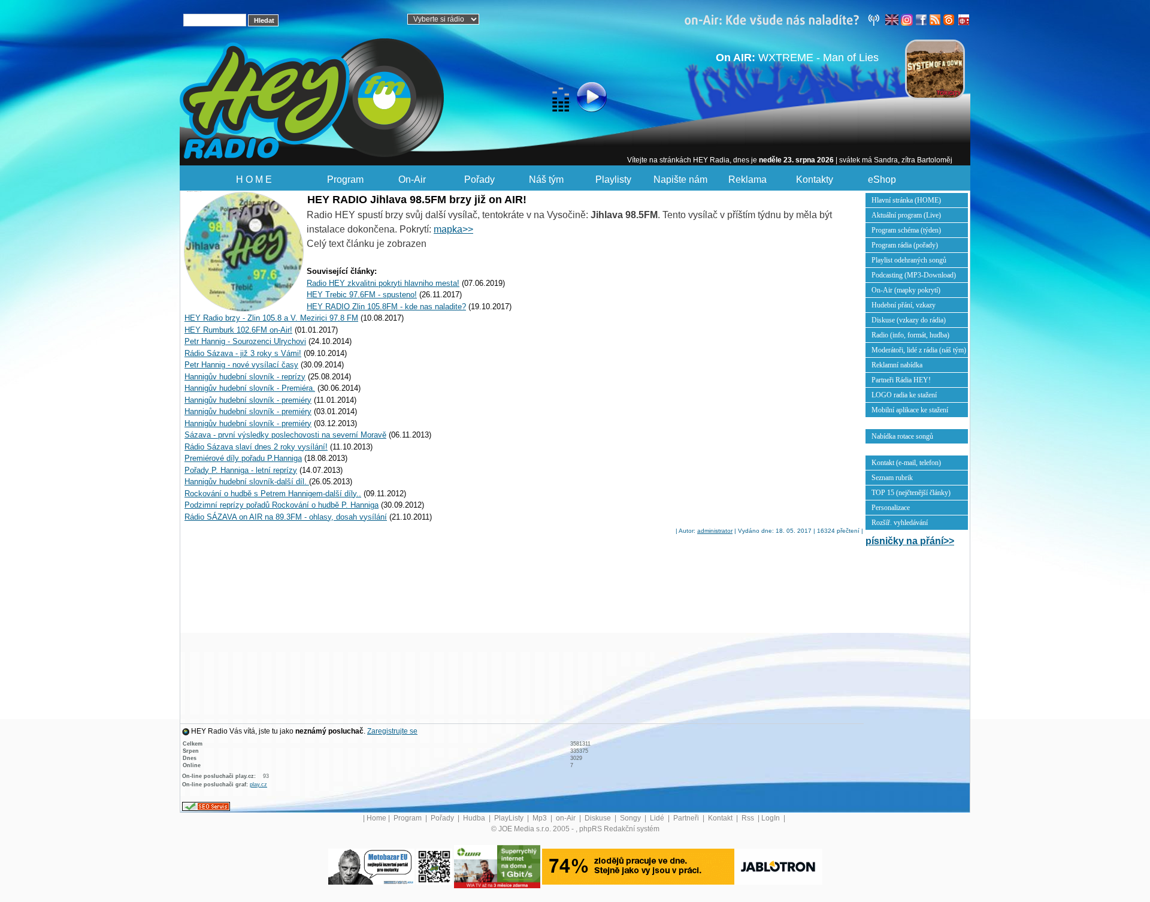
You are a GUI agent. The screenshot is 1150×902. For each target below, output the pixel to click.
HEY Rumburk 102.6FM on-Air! (238, 329)
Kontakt (721, 818)
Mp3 (540, 818)
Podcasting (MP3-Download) (913, 275)
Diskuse (599, 818)
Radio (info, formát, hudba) (910, 335)
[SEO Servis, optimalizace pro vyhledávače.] (206, 806)
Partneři (687, 818)
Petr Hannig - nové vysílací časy (241, 364)
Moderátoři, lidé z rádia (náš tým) (918, 350)
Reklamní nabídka (896, 365)
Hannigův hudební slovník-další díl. (246, 481)
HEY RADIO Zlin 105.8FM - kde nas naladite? (386, 306)
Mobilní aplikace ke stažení (909, 410)
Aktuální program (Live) (906, 215)
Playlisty (613, 179)
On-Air (412, 179)
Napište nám (680, 179)
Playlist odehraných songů (908, 260)
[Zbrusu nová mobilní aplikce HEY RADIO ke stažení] (434, 866)
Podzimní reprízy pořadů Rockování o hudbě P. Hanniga (281, 504)
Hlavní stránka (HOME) (906, 200)
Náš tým (546, 179)
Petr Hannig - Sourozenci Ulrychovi (245, 341)
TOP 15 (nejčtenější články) (911, 492)
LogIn (771, 818)
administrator (715, 530)
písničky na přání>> (909, 541)
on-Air (566, 818)
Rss (749, 818)
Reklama (747, 179)
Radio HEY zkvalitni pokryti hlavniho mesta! (383, 283)
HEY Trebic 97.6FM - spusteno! (362, 294)
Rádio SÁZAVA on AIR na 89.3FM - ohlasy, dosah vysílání (285, 516)
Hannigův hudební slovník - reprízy (244, 376)
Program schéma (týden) (906, 230)
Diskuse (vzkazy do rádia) (908, 320)
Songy (631, 818)
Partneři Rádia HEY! (901, 380)
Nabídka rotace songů (902, 436)
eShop (882, 179)
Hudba (475, 818)
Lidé (658, 818)
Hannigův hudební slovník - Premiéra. (249, 388)
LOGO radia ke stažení (904, 395)
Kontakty (814, 179)
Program (345, 179)
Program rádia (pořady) (904, 245)
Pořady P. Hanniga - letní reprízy (240, 470)
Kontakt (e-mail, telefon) (906, 462)
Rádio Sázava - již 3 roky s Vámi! (242, 353)
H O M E (254, 179)
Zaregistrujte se (392, 731)
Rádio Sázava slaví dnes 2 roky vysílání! (256, 446)
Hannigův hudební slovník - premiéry (247, 400)
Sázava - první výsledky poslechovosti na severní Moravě (285, 434)
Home (376, 818)
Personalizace (890, 507)
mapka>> (453, 229)
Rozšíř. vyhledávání (899, 522)
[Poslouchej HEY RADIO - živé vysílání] (582, 99)
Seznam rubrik (892, 477)
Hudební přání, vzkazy (903, 305)
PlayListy (509, 818)
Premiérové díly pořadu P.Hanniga (243, 458)
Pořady (479, 179)
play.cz (258, 785)
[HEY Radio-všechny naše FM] (785, 19)
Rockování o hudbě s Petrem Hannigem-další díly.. (272, 493)
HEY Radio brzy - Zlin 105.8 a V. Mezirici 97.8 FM (271, 317)
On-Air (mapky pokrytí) (905, 290)
